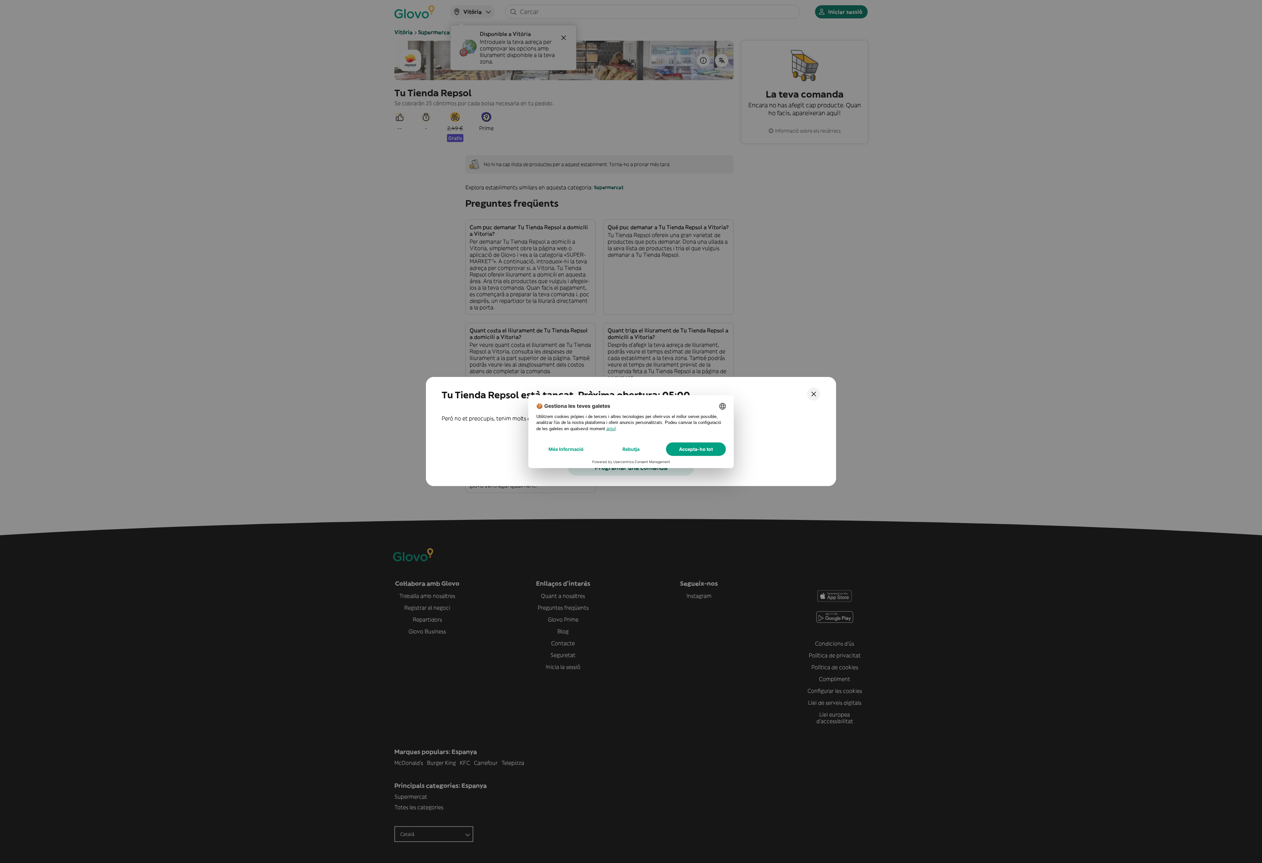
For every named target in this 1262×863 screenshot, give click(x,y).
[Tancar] (813, 394)
